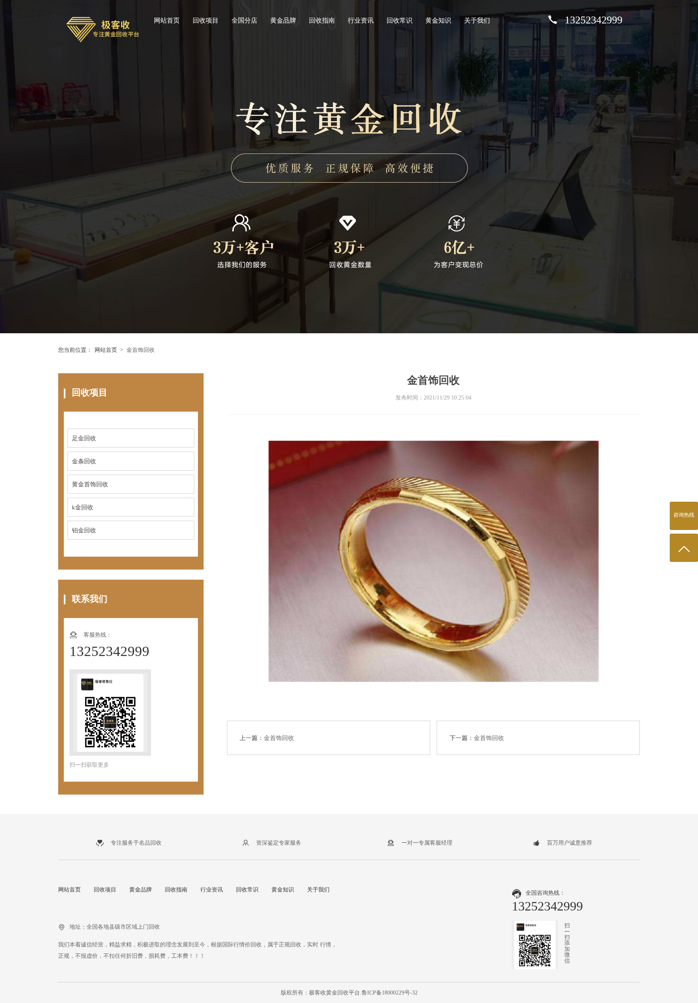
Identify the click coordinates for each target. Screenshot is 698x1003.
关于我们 (477, 20)
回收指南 (322, 20)
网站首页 (167, 20)
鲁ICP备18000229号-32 (390, 992)
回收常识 (399, 20)
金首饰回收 (140, 350)
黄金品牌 (283, 20)
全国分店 (244, 20)
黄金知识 (438, 20)
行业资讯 (361, 20)
